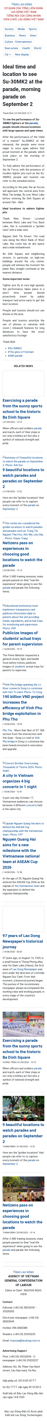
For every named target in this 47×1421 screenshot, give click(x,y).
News (22, 35)
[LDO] (23, 384)
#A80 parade (15, 355)
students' (20, 666)
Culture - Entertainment (18, 41)
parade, (33, 123)
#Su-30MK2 (15, 348)
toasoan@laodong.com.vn (25, 1340)
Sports (33, 29)
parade (38, 428)
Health (26, 48)
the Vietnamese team (27, 886)
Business (10, 35)
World (37, 48)
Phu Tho (7, 730)
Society (9, 29)
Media (21, 29)
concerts (31, 805)
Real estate (11, 48)
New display (22, 54)
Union (33, 35)
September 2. (10, 509)
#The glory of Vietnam (21, 352)
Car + (8, 54)
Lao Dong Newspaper (24, 969)
